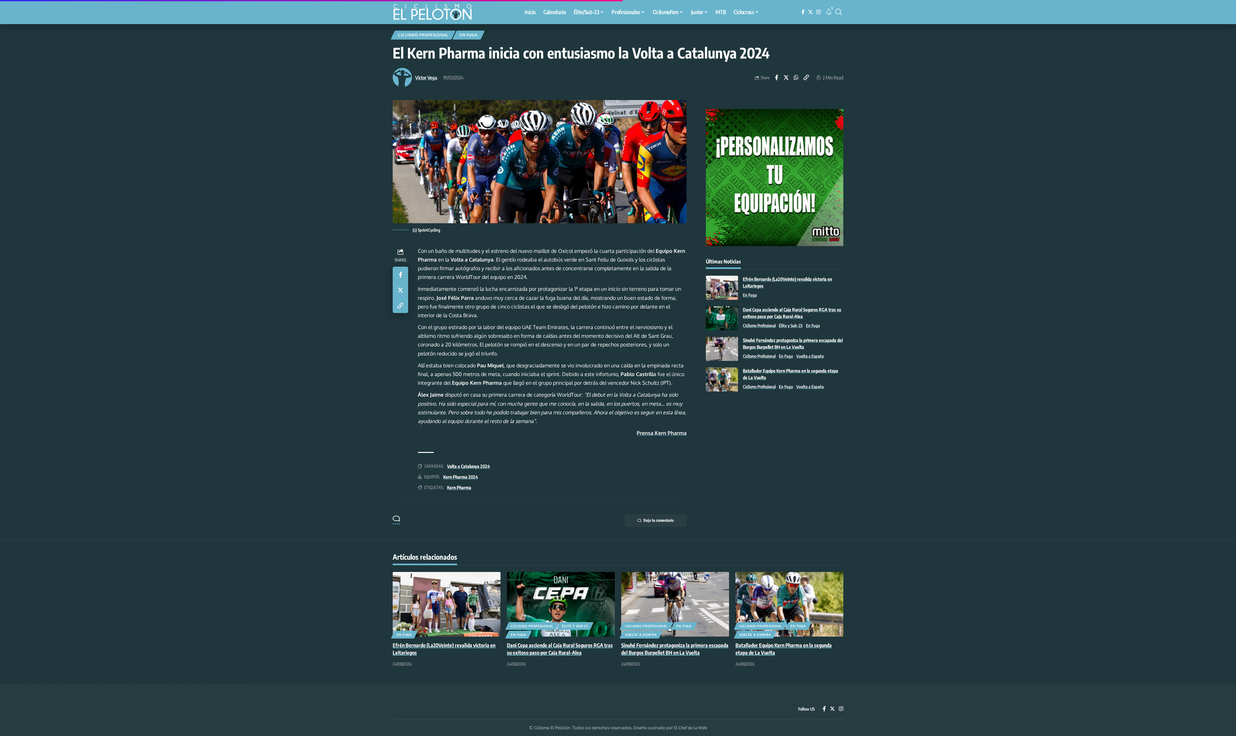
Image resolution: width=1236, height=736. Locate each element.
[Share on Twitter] (786, 77)
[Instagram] (818, 12)
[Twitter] (810, 12)
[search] (838, 11)
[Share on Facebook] (776, 77)
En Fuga (469, 34)
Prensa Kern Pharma (662, 433)
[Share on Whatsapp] (796, 77)
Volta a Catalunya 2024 (468, 466)
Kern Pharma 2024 (460, 477)
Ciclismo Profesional (423, 34)
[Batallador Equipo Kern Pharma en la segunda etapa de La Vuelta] (722, 379)
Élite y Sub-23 (790, 325)
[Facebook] (803, 12)
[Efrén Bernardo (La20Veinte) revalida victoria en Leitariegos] (722, 288)
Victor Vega (426, 77)
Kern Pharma (459, 487)
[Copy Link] (806, 77)
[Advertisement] (774, 449)
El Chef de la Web (690, 727)
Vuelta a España (810, 356)
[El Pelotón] (436, 13)
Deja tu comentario (658, 520)
